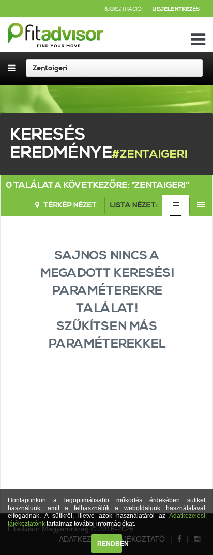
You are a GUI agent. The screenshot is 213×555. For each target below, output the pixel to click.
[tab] (175, 205)
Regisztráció (122, 9)
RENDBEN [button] (109, 543)
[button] (138, 525)
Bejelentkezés (176, 9)
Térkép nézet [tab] (69, 205)
